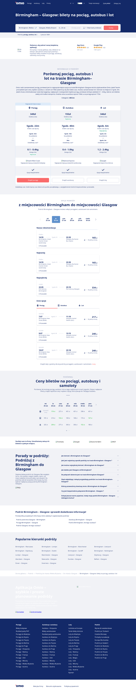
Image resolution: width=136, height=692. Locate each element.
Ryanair (71, 673)
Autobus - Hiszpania (49, 628)
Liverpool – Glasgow (75, 555)
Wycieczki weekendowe (103, 628)
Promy (49, 3)
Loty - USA (72, 661)
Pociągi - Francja (22, 655)
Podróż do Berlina (101, 655)
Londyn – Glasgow (21, 555)
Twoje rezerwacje (94, 3)
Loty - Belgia (72, 658)
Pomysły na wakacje (102, 637)
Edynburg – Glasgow (101, 555)
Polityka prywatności (71, 686)
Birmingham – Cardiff (75, 551)
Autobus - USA (47, 658)
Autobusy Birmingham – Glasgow (80, 520)
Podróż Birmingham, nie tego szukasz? (82, 523)
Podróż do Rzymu (101, 649)
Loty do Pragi (73, 646)
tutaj (93, 364)
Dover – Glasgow (21, 563)
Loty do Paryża (73, 640)
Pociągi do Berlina (22, 643)
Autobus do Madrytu (49, 637)
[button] (64, 28)
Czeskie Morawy (100, 634)
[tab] (47, 305)
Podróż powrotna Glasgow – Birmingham (30, 520)
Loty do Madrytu (74, 634)
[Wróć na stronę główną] (21, 3)
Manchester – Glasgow (50, 555)
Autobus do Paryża (49, 643)
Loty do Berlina (73, 643)
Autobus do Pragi (48, 649)
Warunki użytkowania (53, 686)
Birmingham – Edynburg (23, 551)
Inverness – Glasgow (49, 563)
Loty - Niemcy (73, 652)
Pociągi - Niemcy (22, 652)
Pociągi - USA (20, 658)
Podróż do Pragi (101, 658)
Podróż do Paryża (101, 652)
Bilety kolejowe (21, 628)
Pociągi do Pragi (22, 646)
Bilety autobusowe (49, 631)
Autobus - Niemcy (48, 652)
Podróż (30, 574)
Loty (43, 3)
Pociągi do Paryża (22, 640)
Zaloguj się (117, 3)
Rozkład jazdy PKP (22, 631)
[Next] (96, 219)
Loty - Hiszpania (74, 649)
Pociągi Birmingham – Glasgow (27, 523)
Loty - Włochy (73, 664)
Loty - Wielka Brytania (76, 667)
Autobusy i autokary (49, 625)
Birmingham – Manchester (77, 547)
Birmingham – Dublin (49, 551)
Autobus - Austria (48, 667)
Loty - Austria (73, 670)
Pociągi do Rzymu (22, 637)
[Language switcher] (81, 3)
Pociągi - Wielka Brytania (25, 664)
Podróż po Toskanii (102, 631)
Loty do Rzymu (73, 637)
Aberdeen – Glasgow (22, 559)
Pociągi (29, 3)
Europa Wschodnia (101, 640)
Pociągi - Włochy (22, 661)
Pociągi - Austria (22, 667)
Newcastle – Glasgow (49, 559)
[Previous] (39, 404)
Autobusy (37, 3)
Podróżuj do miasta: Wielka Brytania (48, 574)
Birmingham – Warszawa (24, 547)
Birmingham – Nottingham (103, 551)
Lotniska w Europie (75, 628)
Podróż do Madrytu (102, 646)
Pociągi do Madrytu (23, 634)
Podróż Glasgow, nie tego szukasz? (28, 526)
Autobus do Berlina (49, 646)
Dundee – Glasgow (74, 559)
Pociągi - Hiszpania (23, 649)
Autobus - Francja (48, 655)
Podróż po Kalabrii (101, 643)
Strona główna (20, 574)
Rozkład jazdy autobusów (51, 634)
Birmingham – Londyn (49, 547)
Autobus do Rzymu (49, 640)
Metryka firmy (38, 686)
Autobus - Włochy (48, 661)
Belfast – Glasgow (100, 559)
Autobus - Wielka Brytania (51, 664)
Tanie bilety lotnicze (75, 631)
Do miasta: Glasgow (70, 574)
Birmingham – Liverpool (102, 547)
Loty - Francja (73, 655)
